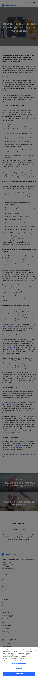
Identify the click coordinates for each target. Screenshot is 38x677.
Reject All (19, 668)
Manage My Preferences (19, 663)
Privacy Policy (16, 660)
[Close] (35, 650)
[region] (19, 662)
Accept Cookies (19, 673)
